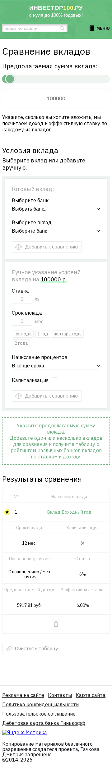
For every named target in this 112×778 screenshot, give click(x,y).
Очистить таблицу (36, 648)
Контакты (60, 695)
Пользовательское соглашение (39, 714)
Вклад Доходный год (69, 512)
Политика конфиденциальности (40, 704)
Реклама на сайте (23, 695)
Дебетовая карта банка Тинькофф (43, 723)
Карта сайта (90, 695)
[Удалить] (56, 624)
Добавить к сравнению (51, 246)
